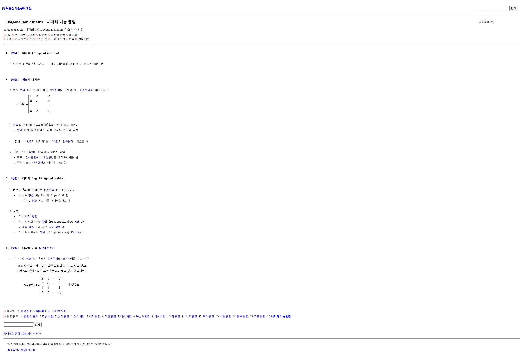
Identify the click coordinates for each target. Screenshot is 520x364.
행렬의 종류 (31, 316)
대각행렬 (85, 90)
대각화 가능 (43, 311)
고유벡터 (67, 258)
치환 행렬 (225, 316)
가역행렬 (54, 90)
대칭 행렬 (60, 311)
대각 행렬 (31, 216)
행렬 (14, 53)
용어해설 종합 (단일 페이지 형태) (23, 333)
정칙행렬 (31, 157)
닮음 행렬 (55, 226)
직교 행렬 (110, 316)
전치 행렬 (79, 316)
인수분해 (68, 141)
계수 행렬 (160, 316)
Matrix (79, 221)
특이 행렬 (208, 316)
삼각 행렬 (63, 316)
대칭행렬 (48, 157)
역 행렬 (175, 316)
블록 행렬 (242, 316)
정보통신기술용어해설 (17, 8)
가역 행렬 (191, 316)
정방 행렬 (47, 316)
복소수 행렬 (143, 316)
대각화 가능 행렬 (281, 316)
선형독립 (53, 258)
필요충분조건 (47, 248)
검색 (513, 8)
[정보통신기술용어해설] (21, 349)
